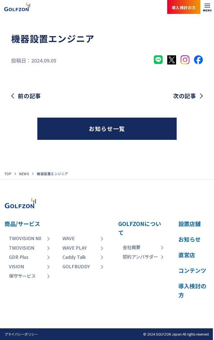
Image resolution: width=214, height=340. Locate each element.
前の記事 (29, 96)
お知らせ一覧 (107, 129)
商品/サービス (22, 224)
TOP (7, 173)
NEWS (24, 173)
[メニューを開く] (207, 7)
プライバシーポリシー (21, 334)
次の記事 (184, 96)
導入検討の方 (189, 317)
